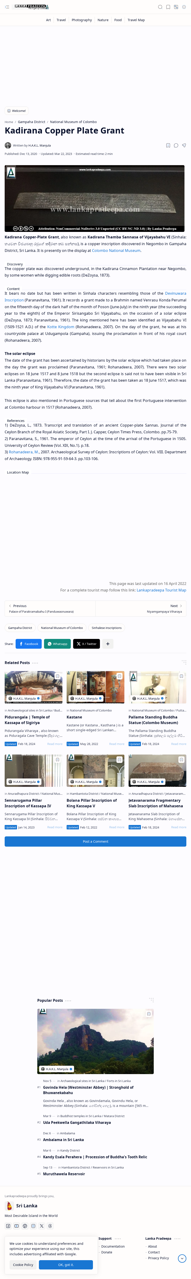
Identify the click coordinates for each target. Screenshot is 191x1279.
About (152, 1246)
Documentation (113, 1246)
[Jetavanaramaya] (176, 793)
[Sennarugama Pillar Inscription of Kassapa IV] (33, 771)
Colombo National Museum (116, 250)
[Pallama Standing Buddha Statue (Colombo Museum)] (157, 687)
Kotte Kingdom (60, 326)
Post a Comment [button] (95, 841)
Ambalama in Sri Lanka (63, 1139)
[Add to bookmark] (58, 676)
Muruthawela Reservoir (64, 1174)
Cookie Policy (23, 1264)
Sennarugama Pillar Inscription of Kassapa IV (28, 803)
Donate (106, 1252)
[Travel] (61, 20)
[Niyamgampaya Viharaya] (141, 608)
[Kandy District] (70, 1150)
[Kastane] (95, 687)
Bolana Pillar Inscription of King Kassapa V (92, 803)
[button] (6, 6)
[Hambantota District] (85, 793)
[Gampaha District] (20, 628)
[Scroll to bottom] (182, 1258)
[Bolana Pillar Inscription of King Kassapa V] (95, 771)
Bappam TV (177, 1269)
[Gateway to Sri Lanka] (30, 7)
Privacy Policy (158, 1258)
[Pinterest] (24, 1225)
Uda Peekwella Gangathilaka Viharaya (77, 1122)
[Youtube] (16, 1225)
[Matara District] (114, 1116)
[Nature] (103, 20)
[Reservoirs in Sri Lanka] (108, 1167)
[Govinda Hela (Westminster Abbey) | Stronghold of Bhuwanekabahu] (95, 1041)
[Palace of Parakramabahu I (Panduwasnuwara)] (50, 608)
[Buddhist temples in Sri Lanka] (81, 1116)
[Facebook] (8, 1225)
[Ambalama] (67, 1133)
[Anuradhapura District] (24, 793)
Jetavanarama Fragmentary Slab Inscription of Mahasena (156, 803)
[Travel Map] (136, 20)
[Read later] (168, 145)
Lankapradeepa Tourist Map (161, 590)
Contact (154, 1252)
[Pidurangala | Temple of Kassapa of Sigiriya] (33, 687)
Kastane (74, 717)
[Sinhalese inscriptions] (106, 628)
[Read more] (54, 744)
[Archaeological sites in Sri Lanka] (31, 710)
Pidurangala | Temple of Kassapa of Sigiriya (27, 720)
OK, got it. (66, 1264)
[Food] (118, 20)
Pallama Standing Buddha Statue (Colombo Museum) (153, 720)
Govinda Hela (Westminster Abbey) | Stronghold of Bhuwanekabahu (88, 1090)
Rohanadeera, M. (24, 451)
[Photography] (82, 20)
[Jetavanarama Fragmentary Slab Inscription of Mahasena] (157, 771)
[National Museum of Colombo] (62, 628)
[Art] (48, 20)
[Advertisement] (95, 63)
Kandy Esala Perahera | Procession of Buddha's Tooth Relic (95, 1157)
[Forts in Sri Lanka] (119, 1081)
